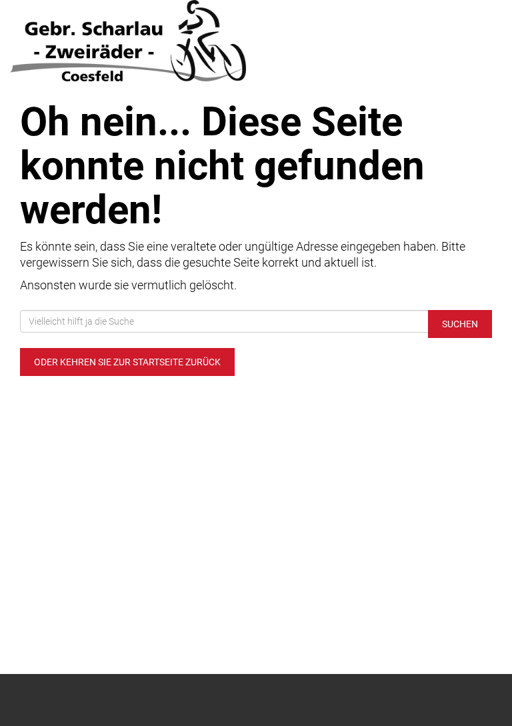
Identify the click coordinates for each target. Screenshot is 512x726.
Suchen (460, 324)
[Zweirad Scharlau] (128, 40)
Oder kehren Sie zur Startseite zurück (127, 362)
